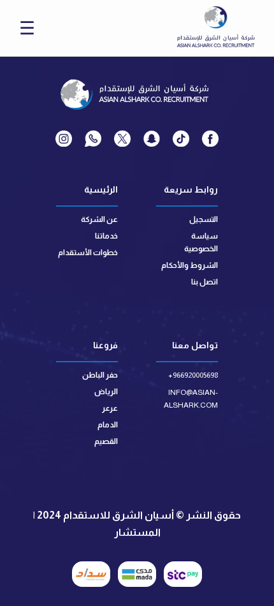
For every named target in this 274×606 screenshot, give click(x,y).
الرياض (106, 391)
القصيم (106, 441)
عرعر (110, 408)
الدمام (107, 424)
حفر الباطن (100, 375)
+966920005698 (193, 375)
